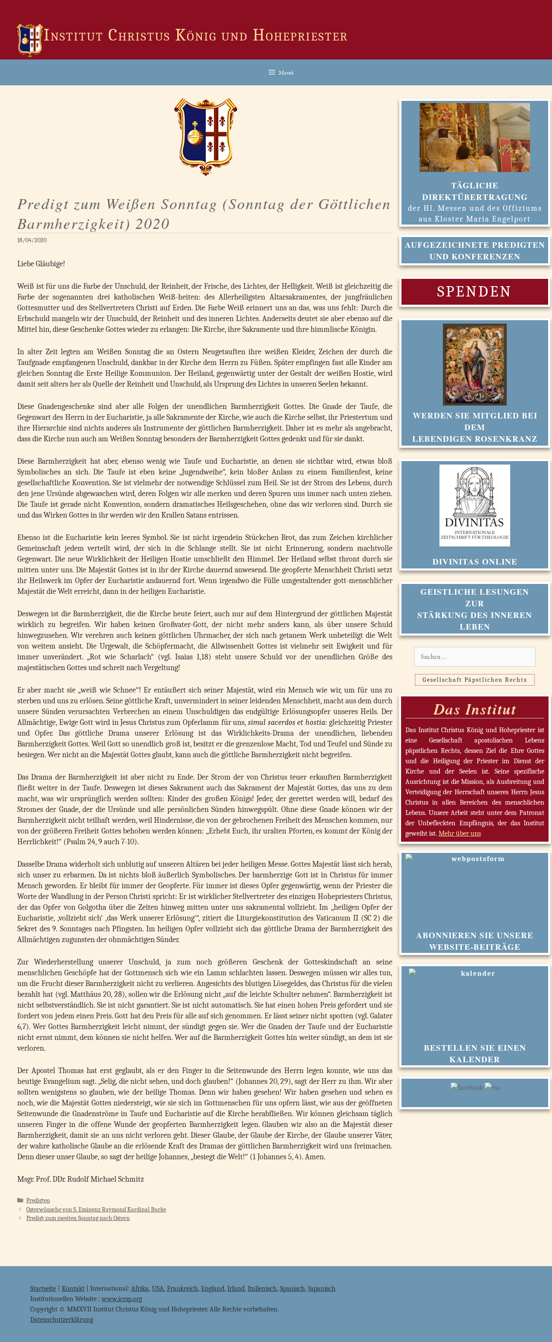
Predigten (38, 1200)
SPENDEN (474, 291)
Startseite (43, 1288)
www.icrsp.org (122, 1299)
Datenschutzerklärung (61, 1319)
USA (158, 1288)
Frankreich (182, 1288)
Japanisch (322, 1288)
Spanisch (292, 1288)
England (212, 1288)
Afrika (140, 1288)
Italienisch (262, 1288)
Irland (236, 1288)
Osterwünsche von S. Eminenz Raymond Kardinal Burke (96, 1209)
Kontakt (73, 1288)
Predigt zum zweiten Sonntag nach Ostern (78, 1218)
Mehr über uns (460, 833)
